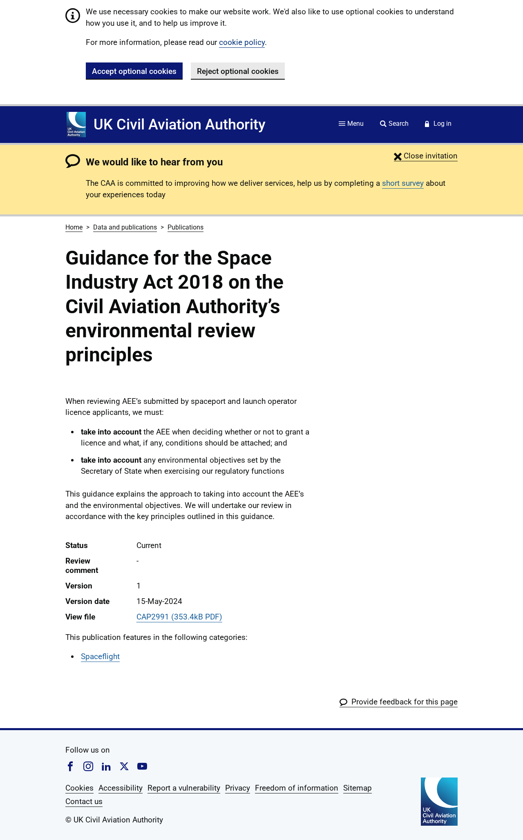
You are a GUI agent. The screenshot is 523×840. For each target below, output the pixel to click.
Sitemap (357, 788)
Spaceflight (100, 656)
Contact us (84, 801)
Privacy (237, 788)
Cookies (79, 788)
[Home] (76, 124)
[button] (426, 155)
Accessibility (120, 788)
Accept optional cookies (134, 71)
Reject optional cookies (238, 71)
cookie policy (242, 42)
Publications (185, 227)
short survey (403, 183)
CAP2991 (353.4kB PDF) (179, 617)
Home (74, 227)
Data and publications (125, 227)
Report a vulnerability (184, 788)
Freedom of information (296, 788)
